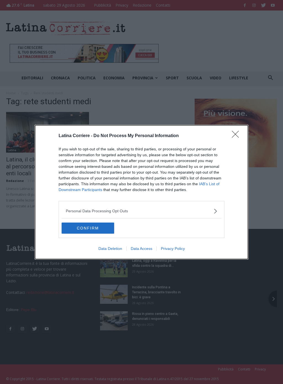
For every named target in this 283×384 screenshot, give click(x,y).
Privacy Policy (173, 248)
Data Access (141, 248)
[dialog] (141, 192)
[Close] (237, 136)
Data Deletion (110, 248)
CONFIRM (88, 228)
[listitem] (141, 211)
